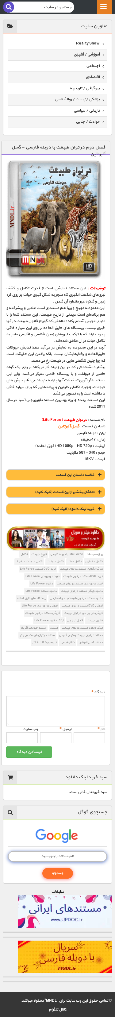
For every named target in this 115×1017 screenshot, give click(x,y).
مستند (54, 628)
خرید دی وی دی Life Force (42, 576)
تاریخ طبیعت (39, 554)
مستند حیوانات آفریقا (33, 628)
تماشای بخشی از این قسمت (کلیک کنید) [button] (64, 492)
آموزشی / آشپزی (87, 55)
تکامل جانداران (94, 561)
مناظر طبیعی (67, 642)
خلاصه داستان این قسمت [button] (75, 475)
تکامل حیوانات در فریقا (29, 561)
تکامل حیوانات (55, 561)
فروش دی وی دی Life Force (40, 605)
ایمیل (65, 729)
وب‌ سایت (30, 729)
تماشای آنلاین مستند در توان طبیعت (81, 569)
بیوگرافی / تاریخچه (85, 88)
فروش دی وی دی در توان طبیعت (83, 613)
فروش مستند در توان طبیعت (42, 613)
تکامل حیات (74, 561)
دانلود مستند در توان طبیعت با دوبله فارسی (76, 598)
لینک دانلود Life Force (48, 620)
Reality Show (88, 43)
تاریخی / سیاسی (87, 111)
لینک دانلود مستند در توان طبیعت (82, 628)
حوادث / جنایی (88, 122)
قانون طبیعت (94, 620)
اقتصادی (93, 77)
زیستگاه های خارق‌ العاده (31, 598)
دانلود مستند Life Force (41, 591)
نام (101, 729)
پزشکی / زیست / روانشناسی (77, 99)
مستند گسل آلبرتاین (91, 642)
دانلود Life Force (41, 583)
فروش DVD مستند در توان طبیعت (82, 605)
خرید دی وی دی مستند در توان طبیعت (80, 583)
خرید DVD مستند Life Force (38, 569)
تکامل (24, 554)
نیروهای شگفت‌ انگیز (44, 642)
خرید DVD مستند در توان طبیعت (83, 576)
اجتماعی (93, 66)
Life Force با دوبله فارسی (66, 554)
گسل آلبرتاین (75, 620)
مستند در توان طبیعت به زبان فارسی (81, 635)
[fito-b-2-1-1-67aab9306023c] (55, 539)
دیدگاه (98, 692)
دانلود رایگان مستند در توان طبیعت (81, 591)
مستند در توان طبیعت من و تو (37, 635)
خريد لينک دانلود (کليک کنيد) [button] (72, 509)
